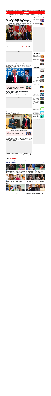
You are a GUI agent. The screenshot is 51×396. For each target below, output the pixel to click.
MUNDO (24, 14)
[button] (6, 12)
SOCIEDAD (21, 14)
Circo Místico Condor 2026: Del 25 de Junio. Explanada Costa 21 (36, 91)
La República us (12, 158)
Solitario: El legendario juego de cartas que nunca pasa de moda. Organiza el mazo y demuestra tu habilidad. (36, 113)
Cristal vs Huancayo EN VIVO (18, 10)
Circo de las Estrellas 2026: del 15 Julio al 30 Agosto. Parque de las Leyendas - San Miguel (36, 87)
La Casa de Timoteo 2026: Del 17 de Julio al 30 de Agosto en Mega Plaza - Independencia (36, 95)
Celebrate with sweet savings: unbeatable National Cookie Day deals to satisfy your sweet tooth (36, 56)
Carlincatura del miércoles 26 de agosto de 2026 (36, 70)
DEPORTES (29, 14)
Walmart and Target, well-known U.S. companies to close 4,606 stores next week (36, 60)
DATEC (39, 14)
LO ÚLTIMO (10, 14)
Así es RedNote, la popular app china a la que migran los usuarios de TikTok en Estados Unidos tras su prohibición (36, 25)
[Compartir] (31, 43)
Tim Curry (33, 10)
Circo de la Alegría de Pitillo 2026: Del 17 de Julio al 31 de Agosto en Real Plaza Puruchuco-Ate (36, 98)
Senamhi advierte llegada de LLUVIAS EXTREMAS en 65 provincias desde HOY (36, 81)
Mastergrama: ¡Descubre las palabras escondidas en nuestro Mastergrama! (36, 109)
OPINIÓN (16, 14)
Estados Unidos (10, 16)
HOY (6, 10)
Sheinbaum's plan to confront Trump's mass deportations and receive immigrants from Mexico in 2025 (15, 88)
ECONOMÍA (18, 14)
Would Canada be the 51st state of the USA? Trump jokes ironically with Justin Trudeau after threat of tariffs (15, 134)
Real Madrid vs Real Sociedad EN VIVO (26, 10)
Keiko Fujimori (36, 10)
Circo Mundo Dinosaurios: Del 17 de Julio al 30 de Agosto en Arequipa (36, 102)
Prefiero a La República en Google (19, 160)
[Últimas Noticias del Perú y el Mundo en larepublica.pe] (25, 12)
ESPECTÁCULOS (33, 14)
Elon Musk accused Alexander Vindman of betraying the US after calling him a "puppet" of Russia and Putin (36, 65)
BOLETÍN (41, 14)
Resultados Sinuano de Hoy (11, 10)
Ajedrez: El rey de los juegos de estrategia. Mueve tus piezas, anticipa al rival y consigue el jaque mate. (36, 116)
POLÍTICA (13, 14)
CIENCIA (27, 14)
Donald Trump (11, 94)
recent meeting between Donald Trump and (18, 46)
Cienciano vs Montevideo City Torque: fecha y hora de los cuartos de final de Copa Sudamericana (36, 77)
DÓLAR (36, 14)
